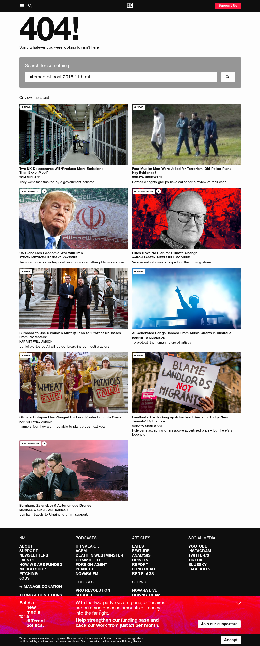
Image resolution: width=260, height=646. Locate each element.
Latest (139, 546)
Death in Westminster (99, 555)
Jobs (24, 578)
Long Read (143, 569)
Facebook (199, 569)
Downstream (146, 595)
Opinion (140, 560)
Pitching (28, 573)
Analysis (141, 555)
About (26, 546)
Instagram (199, 550)
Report (140, 564)
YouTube (197, 546)
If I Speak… (87, 546)
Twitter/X (198, 555)
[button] (23, 6)
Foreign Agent (91, 564)
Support (28, 550)
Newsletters (33, 555)
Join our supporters (219, 623)
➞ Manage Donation (40, 586)
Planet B (85, 569)
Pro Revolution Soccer (93, 592)
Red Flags (143, 573)
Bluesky (197, 564)
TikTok (195, 560)
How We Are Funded (40, 564)
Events (27, 560)
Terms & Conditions (40, 595)
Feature (141, 550)
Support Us (228, 5)
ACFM (81, 550)
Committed (88, 560)
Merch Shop (32, 569)
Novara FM (87, 573)
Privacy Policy (132, 641)
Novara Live (144, 590)
